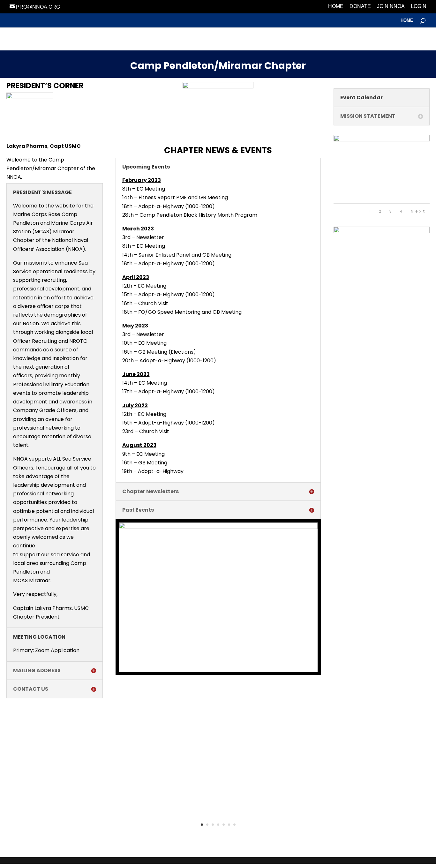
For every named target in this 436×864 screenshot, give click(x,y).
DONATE (360, 6)
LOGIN (418, 6)
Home (407, 20)
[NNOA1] (382, 139)
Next (418, 211)
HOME (335, 6)
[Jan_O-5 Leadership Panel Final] (218, 527)
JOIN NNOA (391, 6)
